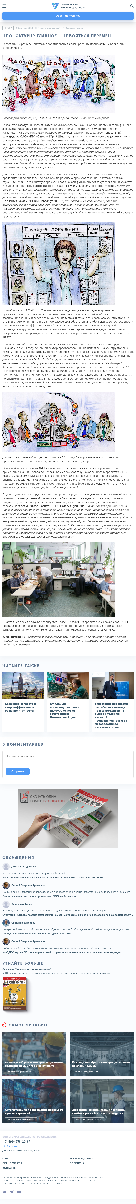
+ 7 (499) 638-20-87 (16, 1141)
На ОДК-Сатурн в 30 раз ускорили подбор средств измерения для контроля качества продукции (61, 952)
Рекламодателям (82, 1158)
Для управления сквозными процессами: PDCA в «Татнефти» (39, 896)
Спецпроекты (12, 1163)
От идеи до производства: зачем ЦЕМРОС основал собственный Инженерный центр (65, 710)
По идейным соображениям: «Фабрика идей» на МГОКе (36, 933)
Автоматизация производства (21, 1119)
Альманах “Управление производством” (26, 969)
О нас (6, 1158)
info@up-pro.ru (10, 1146)
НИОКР (8, 28)
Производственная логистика (88, 1119)
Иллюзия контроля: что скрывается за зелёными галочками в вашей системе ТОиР (52, 877)
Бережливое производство (20, 1071)
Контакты (9, 1167)
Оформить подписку (68, 15)
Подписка (77, 1163)
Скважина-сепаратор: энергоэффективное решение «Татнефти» (20, 707)
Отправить (17, 771)
